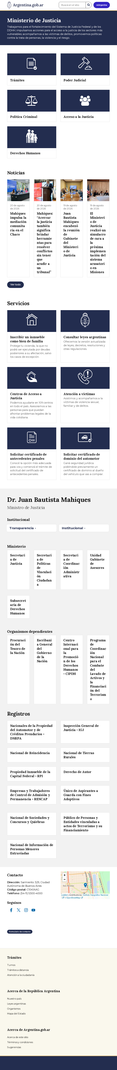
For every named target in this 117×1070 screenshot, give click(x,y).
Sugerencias (14, 1047)
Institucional (73, 528)
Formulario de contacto (20, 932)
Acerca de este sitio (17, 1037)
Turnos (11, 965)
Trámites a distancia (18, 970)
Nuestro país (14, 998)
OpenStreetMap (73, 897)
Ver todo (15, 284)
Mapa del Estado (16, 1013)
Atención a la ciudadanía (20, 975)
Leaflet (64, 895)
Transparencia (21, 528)
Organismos (13, 1008)
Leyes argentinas (16, 1003)
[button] (85, 885)
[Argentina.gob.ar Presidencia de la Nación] (25, 5)
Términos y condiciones (20, 1042)
